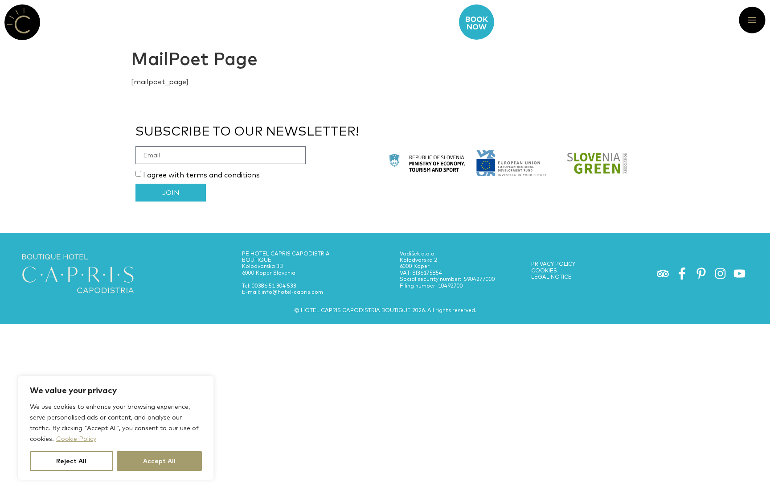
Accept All (159, 461)
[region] (116, 428)
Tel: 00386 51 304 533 (269, 285)
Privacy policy (553, 263)
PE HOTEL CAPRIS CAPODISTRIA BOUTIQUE (286, 256)
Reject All (71, 461)
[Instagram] (720, 273)
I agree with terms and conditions (201, 174)
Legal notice (551, 276)
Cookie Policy (76, 439)
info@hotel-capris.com (292, 291)
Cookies (544, 270)
